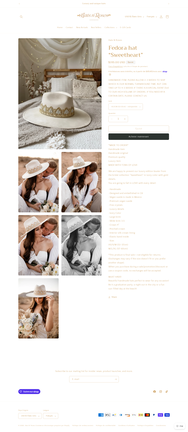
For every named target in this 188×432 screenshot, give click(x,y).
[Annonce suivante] (169, 3)
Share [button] (114, 297)
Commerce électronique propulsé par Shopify (53, 425)
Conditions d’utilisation (126, 425)
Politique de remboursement (82, 425)
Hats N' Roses (30, 425)
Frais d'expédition (115, 66)
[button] (21, 17)
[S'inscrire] (116, 379)
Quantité (111, 113)
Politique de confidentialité (106, 425)
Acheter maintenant (139, 136)
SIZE (110, 101)
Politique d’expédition (145, 425)
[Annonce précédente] (19, 3)
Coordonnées (161, 425)
